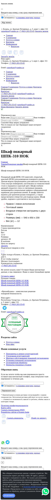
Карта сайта (6, 408)
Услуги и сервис (13, 40)
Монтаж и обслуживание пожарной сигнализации (27, 358)
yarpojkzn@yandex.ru (9, 31)
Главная (9, 35)
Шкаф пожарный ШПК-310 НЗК (15, 283)
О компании (11, 38)
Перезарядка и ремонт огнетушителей (22, 354)
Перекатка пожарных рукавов (18, 365)
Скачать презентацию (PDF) (13, 410)
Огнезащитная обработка (16, 363)
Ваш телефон (39, 134)
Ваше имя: (5, 117)
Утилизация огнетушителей (18, 356)
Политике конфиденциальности (35, 487)
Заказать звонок (41, 31)
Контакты (10, 42)
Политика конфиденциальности (14, 405)
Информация (11, 44)
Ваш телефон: (39, 117)
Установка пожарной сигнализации (21, 360)
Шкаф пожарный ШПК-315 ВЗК (15, 281)
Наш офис (10, 344)
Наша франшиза (8, 107)
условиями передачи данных (28, 18)
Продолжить (9, 495)
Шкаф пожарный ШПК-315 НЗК (15, 285)
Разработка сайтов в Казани (15, 412)
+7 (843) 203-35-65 (26, 31)
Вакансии (15, 46)
